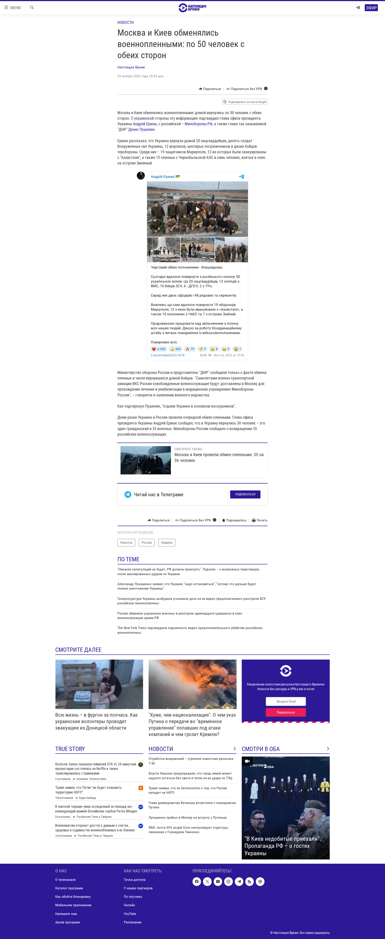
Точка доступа (134, 879)
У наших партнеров (138, 888)
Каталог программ (69, 888)
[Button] (210, 89)
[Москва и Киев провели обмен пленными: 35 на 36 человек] (146, 460)
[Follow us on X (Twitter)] (207, 881)
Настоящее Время (131, 67)
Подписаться (245, 494)
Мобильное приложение (73, 905)
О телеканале (65, 879)
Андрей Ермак (145, 123)
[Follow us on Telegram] (239, 881)
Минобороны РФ (198, 123)
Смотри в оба (261, 748)
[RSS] (249, 881)
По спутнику (133, 897)
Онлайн (129, 905)
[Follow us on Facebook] (196, 881)
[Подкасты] (260, 881)
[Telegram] (358, 7)
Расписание (132, 922)
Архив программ (67, 922)
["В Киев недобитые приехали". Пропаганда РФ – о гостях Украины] (286, 808)
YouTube (130, 914)
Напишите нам (66, 914)
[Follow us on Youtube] (218, 881)
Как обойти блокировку (73, 897)
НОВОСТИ (161, 748)
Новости (125, 22)
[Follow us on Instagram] (228, 881)
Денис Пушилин (141, 129)
